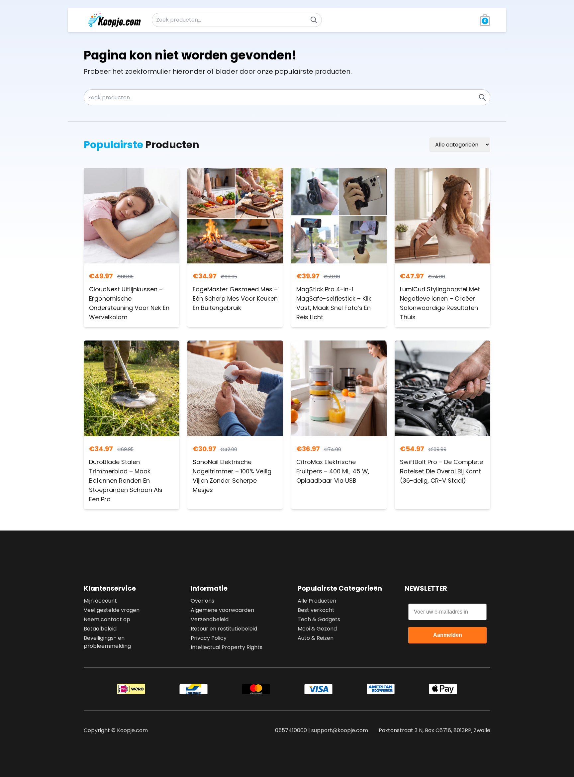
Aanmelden (447, 635)
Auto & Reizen (316, 638)
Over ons (202, 601)
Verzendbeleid (210, 619)
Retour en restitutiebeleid (224, 628)
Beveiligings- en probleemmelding (107, 642)
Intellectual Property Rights (226, 647)
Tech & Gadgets (319, 619)
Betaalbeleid (100, 628)
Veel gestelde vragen (112, 610)
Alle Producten (317, 601)
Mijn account (100, 601)
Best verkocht (316, 610)
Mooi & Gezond (317, 628)
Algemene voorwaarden (222, 610)
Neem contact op (107, 619)
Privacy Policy (209, 638)
